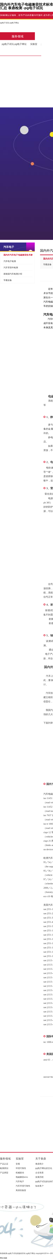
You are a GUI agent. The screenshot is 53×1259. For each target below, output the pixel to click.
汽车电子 (9, 247)
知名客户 (39, 1185)
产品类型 (4, 1172)
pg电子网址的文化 (43, 1168)
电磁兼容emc (22, 1176)
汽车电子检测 (10, 261)
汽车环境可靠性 (23, 1185)
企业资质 (39, 1172)
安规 (18, 1163)
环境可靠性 (21, 1168)
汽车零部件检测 (11, 267)
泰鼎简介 (39, 1163)
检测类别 (4, 1168)
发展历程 (39, 1176)
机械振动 (20, 1172)
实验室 (33, 44)
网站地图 (3, 1257)
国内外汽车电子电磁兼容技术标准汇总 (18, 255)
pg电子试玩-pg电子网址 (9, 23)
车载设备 (8, 280)
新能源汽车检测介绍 (13, 273)
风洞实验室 (21, 1190)
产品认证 (4, 1163)
